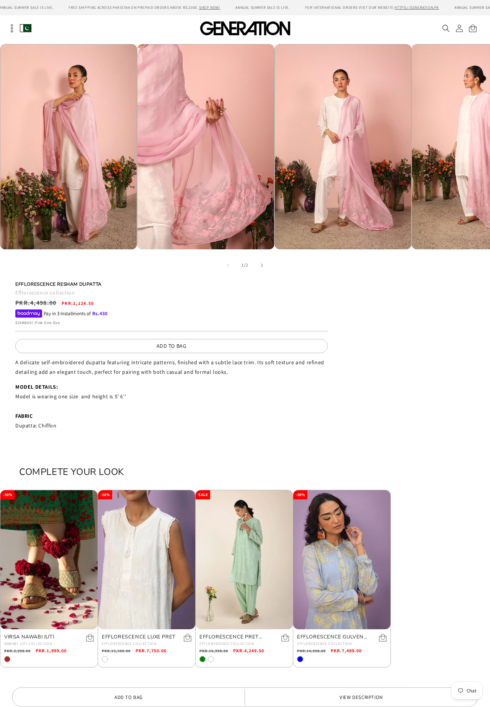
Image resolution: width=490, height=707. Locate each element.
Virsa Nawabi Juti (29, 637)
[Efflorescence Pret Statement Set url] (244, 559)
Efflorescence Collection (129, 643)
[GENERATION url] (245, 28)
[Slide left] (228, 265)
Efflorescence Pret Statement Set (229, 637)
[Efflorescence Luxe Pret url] (146, 559)
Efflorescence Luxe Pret (139, 637)
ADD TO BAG (172, 345)
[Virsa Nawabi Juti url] (49, 559)
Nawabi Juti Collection (28, 643)
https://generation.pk (416, 7)
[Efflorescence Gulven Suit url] (341, 559)
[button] (445, 28)
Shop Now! (209, 7)
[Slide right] (261, 265)
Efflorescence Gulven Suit (330, 637)
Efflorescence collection (45, 292)
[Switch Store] (25, 28)
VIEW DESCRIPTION (361, 697)
